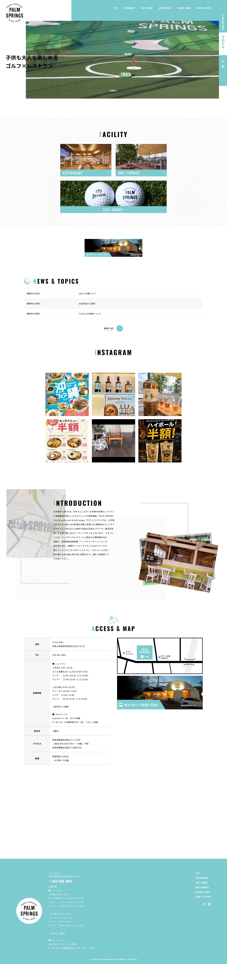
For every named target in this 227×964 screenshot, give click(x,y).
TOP (115, 8)
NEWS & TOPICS (204, 8)
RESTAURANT (129, 8)
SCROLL (113, 90)
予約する (223, 42)
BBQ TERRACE (165, 8)
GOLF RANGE (146, 8)
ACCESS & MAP (184, 8)
